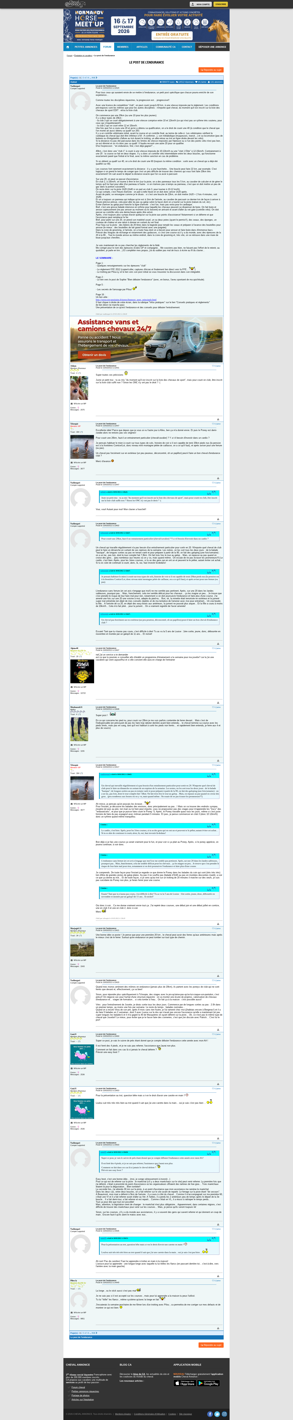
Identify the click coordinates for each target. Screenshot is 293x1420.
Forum (107, 47)
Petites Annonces (86, 47)
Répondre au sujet (212, 70)
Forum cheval (78, 1387)
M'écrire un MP (80, 404)
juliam (103, 492)
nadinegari (105, 774)
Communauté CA (165, 47)
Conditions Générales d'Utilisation (149, 1414)
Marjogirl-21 (75, 928)
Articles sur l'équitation (83, 1399)
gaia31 (103, 1152)
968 (93, 77)
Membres (123, 47)
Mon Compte (203, 4)
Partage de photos (81, 1395)
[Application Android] (208, 1383)
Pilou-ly (73, 1280)
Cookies (172, 1414)
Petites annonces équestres (85, 1391)
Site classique (185, 1414)
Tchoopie (74, 424)
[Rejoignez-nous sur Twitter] (217, 1414)
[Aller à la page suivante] (96, 77)
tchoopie (105, 533)
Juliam (73, 366)
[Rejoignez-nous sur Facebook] (210, 1414)
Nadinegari (75, 86)
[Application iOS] (184, 1383)
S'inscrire (221, 4)
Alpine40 (74, 648)
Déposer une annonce (212, 47)
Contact (187, 47)
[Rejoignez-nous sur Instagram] (224, 1414)
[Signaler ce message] (212, 419)
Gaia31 (73, 1034)
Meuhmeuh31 (76, 707)
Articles (142, 47)
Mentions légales (123, 1414)
